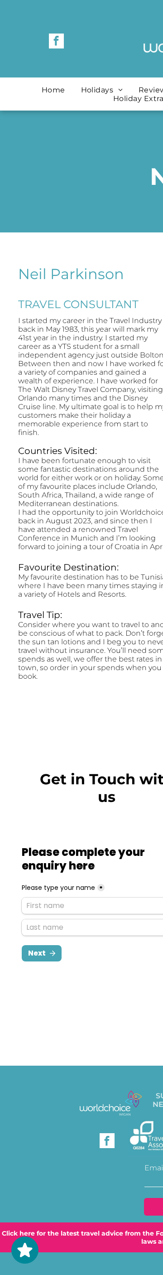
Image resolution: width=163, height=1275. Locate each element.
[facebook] (56, 42)
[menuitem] (54, 90)
